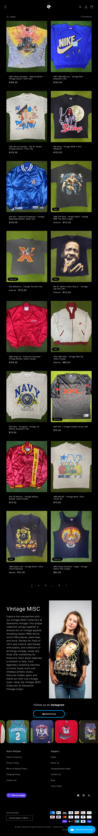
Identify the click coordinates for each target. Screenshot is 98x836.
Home (53, 757)
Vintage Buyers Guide (60, 768)
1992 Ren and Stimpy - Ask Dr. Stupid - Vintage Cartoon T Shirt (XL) (26, 148)
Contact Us (11, 780)
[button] (5, 7)
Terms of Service (14, 757)
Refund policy (58, 827)
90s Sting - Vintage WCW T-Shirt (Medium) (67, 148)
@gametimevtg (49, 714)
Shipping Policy (13, 774)
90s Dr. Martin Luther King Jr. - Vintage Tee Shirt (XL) (70, 288)
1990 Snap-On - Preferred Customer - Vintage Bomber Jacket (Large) (25, 358)
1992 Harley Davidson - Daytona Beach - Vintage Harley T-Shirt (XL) (26, 78)
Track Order (56, 786)
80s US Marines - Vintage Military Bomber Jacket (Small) (23, 498)
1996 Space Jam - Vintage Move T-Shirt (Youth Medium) (26, 568)
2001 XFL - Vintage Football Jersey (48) (70, 427)
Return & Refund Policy (16, 768)
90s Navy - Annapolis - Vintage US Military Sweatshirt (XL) (24, 428)
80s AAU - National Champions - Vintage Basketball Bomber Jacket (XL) (26, 218)
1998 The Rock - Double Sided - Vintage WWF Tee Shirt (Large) (70, 218)
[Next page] (66, 585)
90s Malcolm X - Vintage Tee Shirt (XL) (26, 287)
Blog (53, 780)
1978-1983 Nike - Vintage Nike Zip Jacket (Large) (68, 358)
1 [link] (31, 585)
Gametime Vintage (28, 827)
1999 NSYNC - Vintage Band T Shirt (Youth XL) (68, 498)
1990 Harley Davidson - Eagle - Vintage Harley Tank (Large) (70, 568)
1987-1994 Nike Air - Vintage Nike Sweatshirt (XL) (68, 78)
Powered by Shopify (43, 827)
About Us (55, 763)
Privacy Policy (12, 763)
